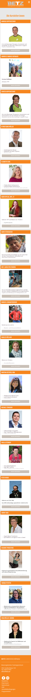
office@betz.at (5, 671)
